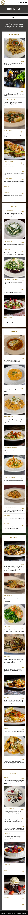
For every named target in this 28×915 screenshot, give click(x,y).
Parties (18, 913)
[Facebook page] (19, 2)
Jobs (13, 913)
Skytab (3, 913)
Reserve (8, 913)
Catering (24, 913)
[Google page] (23, 2)
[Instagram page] (21, 2)
